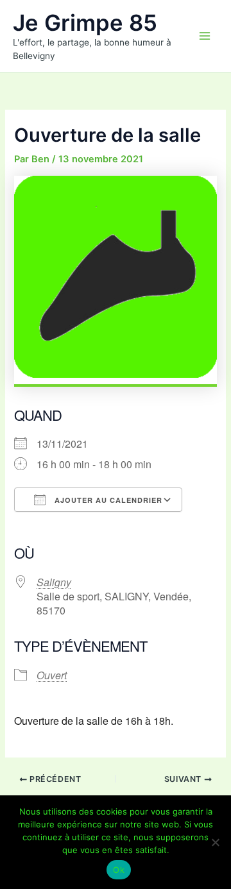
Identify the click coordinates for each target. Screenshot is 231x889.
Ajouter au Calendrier (107, 500)
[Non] (215, 842)
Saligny (54, 582)
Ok (118, 870)
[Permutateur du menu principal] (204, 35)
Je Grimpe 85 (85, 22)
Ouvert (52, 675)
